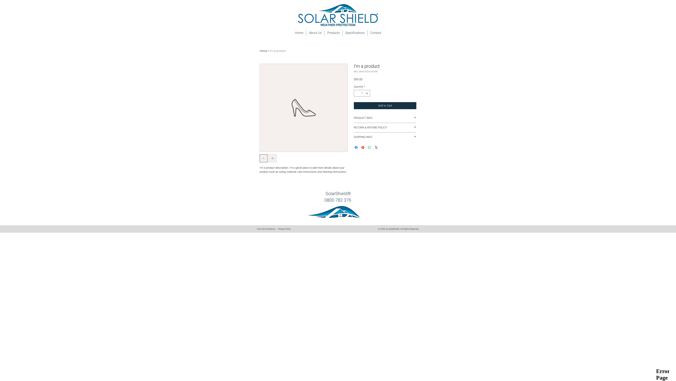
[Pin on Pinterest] (363, 147)
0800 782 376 (337, 200)
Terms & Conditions (266, 229)
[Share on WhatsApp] (369, 147)
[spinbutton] (362, 93)
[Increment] (367, 93)
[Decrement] (356, 93)
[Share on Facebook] (356, 147)
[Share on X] (376, 147)
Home (263, 51)
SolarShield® (338, 193)
